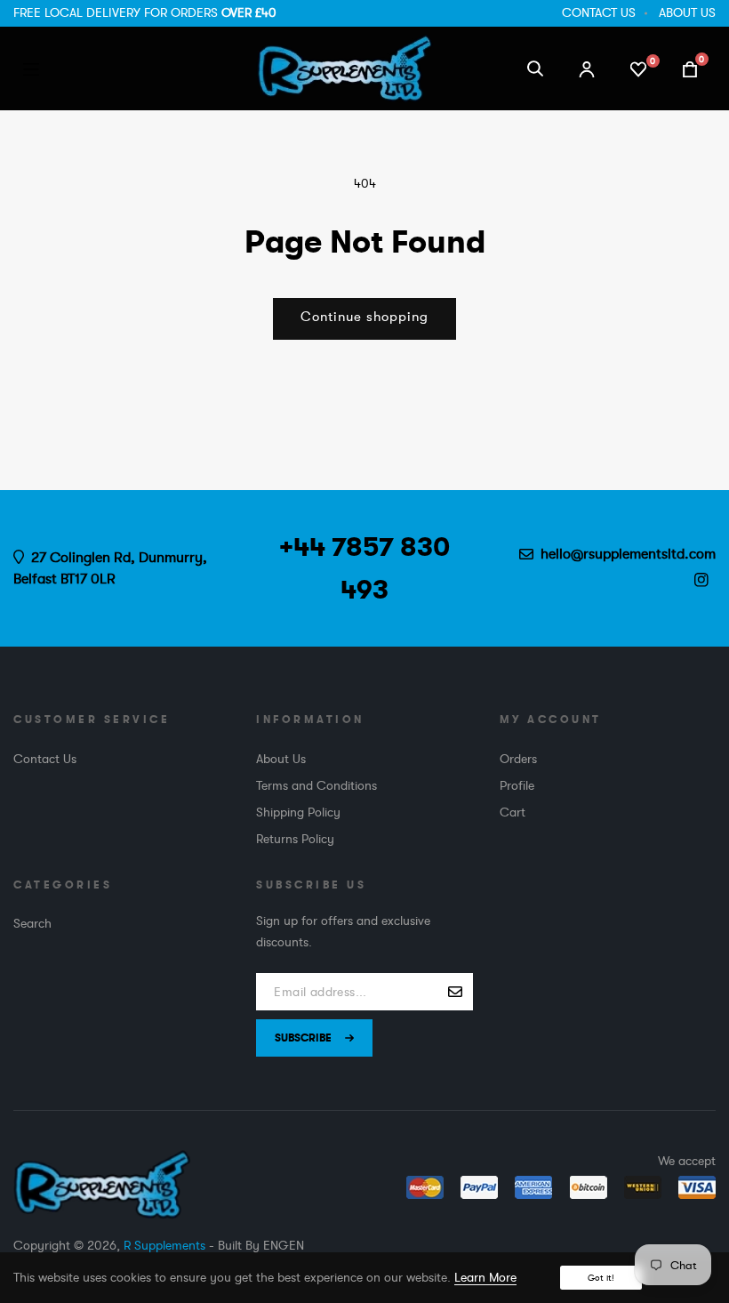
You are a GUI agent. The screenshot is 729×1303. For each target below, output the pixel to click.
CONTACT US (599, 12)
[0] (638, 67)
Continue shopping (364, 317)
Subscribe (303, 1038)
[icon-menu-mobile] (31, 68)
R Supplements (164, 1245)
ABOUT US (687, 12)
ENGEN (283, 1245)
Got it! (601, 1278)
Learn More (485, 1277)
